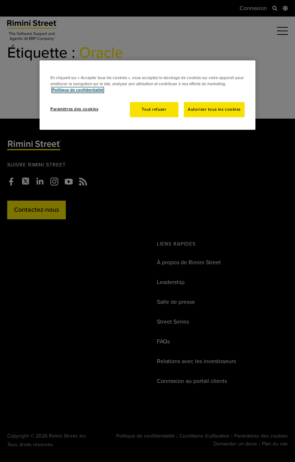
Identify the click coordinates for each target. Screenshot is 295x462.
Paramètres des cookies (74, 109)
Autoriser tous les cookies (214, 109)
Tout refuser (154, 109)
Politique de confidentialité (77, 90)
